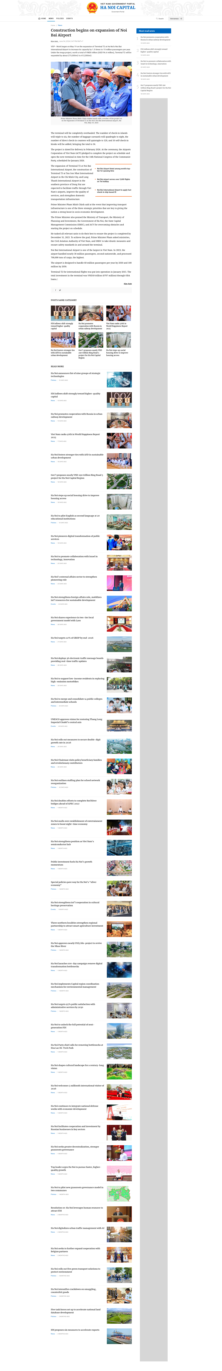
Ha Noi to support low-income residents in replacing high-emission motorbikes (77, 680)
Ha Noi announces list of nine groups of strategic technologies (75, 375)
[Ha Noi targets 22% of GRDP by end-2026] (119, 644)
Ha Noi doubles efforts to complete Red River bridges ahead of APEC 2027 (74, 802)
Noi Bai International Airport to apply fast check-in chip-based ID (114, 191)
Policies (60, 18)
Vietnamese (174, 19)
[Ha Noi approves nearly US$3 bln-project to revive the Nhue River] (119, 949)
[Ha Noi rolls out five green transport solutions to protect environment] (119, 1275)
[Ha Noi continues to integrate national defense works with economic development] (119, 1112)
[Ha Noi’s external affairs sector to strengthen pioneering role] (119, 583)
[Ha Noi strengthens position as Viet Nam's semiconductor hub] (119, 848)
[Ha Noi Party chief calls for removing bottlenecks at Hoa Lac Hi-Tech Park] (119, 1051)
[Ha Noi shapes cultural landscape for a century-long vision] (119, 1071)
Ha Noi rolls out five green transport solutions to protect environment (75, 1270)
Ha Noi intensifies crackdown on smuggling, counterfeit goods (73, 1291)
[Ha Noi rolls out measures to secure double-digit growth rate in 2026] (119, 746)
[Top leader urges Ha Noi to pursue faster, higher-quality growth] (119, 1173)
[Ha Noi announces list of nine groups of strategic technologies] (119, 379)
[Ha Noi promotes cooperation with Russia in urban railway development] (91, 313)
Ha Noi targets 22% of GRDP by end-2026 (72, 638)
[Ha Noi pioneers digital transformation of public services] (119, 542)
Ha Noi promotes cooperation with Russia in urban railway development (90, 326)
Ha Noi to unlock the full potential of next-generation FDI (72, 1026)
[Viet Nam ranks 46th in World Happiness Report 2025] (118, 313)
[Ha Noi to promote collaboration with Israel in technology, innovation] (119, 563)
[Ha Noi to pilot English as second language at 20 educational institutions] (119, 522)
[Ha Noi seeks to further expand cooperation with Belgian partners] (119, 1255)
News (51, 18)
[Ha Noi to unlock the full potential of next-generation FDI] (119, 1031)
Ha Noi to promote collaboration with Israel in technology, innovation (74, 558)
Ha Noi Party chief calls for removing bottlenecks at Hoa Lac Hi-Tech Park (77, 1046)
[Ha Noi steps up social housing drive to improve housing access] (118, 340)
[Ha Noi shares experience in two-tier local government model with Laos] (119, 624)
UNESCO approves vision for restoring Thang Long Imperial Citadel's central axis (76, 721)
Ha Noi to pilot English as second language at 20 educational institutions (75, 517)
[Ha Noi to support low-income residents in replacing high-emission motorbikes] (119, 685)
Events (69, 18)
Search (161, 19)
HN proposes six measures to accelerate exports (75, 1330)
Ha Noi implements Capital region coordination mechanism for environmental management (75, 985)
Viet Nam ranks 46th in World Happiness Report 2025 (117, 326)
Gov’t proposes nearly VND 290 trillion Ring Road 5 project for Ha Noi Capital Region (90, 354)
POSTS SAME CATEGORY (64, 300)
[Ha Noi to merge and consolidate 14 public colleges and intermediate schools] (119, 705)
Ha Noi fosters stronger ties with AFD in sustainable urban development (63, 352)
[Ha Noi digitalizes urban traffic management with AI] (119, 1234)
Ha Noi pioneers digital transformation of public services (75, 537)
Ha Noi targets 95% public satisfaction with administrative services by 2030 (73, 1006)
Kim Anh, (54, 41)
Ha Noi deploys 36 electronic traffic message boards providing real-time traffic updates (77, 660)
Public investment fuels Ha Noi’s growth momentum (71, 863)
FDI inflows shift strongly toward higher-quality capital (62, 326)
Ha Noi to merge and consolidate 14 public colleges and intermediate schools (76, 700)
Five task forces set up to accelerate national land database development (75, 1311)
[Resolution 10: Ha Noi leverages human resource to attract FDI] (119, 1214)
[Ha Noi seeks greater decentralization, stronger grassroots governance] (119, 1153)
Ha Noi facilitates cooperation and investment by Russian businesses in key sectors (75, 1128)
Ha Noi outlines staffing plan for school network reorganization (75, 782)
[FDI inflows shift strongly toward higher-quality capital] (63, 313)
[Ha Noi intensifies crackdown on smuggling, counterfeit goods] (119, 1295)
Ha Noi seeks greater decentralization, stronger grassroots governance (75, 1148)
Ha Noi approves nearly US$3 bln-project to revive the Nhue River (76, 944)
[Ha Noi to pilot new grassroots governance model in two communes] (119, 1194)
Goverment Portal (118, 12)
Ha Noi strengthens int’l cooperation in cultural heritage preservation (75, 904)
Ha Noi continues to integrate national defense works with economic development (74, 1107)
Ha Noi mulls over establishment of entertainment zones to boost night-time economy (76, 822)
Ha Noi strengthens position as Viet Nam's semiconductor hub (72, 843)
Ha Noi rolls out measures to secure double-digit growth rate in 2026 (75, 741)
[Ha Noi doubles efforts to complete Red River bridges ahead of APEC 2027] (119, 807)
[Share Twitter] (59, 290)
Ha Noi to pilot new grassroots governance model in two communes (77, 1189)
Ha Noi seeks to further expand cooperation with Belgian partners (75, 1250)
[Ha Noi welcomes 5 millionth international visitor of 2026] (119, 1092)
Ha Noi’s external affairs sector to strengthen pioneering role (74, 578)
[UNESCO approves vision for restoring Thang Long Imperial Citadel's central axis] (119, 725)
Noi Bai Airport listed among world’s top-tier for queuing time (114, 170)
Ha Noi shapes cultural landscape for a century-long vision (77, 1067)
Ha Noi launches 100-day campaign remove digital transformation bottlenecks (76, 965)
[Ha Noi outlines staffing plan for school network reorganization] (119, 786)
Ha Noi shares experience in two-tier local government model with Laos (72, 619)
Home (43, 18)
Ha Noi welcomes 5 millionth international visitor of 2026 (77, 1087)
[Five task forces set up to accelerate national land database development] (119, 1316)
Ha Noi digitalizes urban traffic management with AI (77, 1228)
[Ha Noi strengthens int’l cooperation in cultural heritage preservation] (119, 909)
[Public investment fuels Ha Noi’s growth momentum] (119, 868)
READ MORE (57, 366)
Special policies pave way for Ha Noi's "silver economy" (73, 883)
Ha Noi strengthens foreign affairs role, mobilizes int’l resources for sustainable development (76, 598)
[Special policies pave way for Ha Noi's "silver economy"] (119, 888)
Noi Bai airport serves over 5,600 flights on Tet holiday (113, 180)
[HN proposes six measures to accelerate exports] (119, 1336)
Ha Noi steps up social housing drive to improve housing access (117, 352)
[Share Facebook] (55, 290)
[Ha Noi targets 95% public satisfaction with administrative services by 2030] (119, 1010)
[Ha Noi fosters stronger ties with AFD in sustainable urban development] (63, 340)
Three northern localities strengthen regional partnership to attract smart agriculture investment (77, 924)
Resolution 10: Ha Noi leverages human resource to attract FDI (77, 1209)
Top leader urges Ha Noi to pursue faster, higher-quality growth (76, 1168)
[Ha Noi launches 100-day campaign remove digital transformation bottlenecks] (119, 970)
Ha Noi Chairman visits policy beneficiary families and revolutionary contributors (76, 761)
